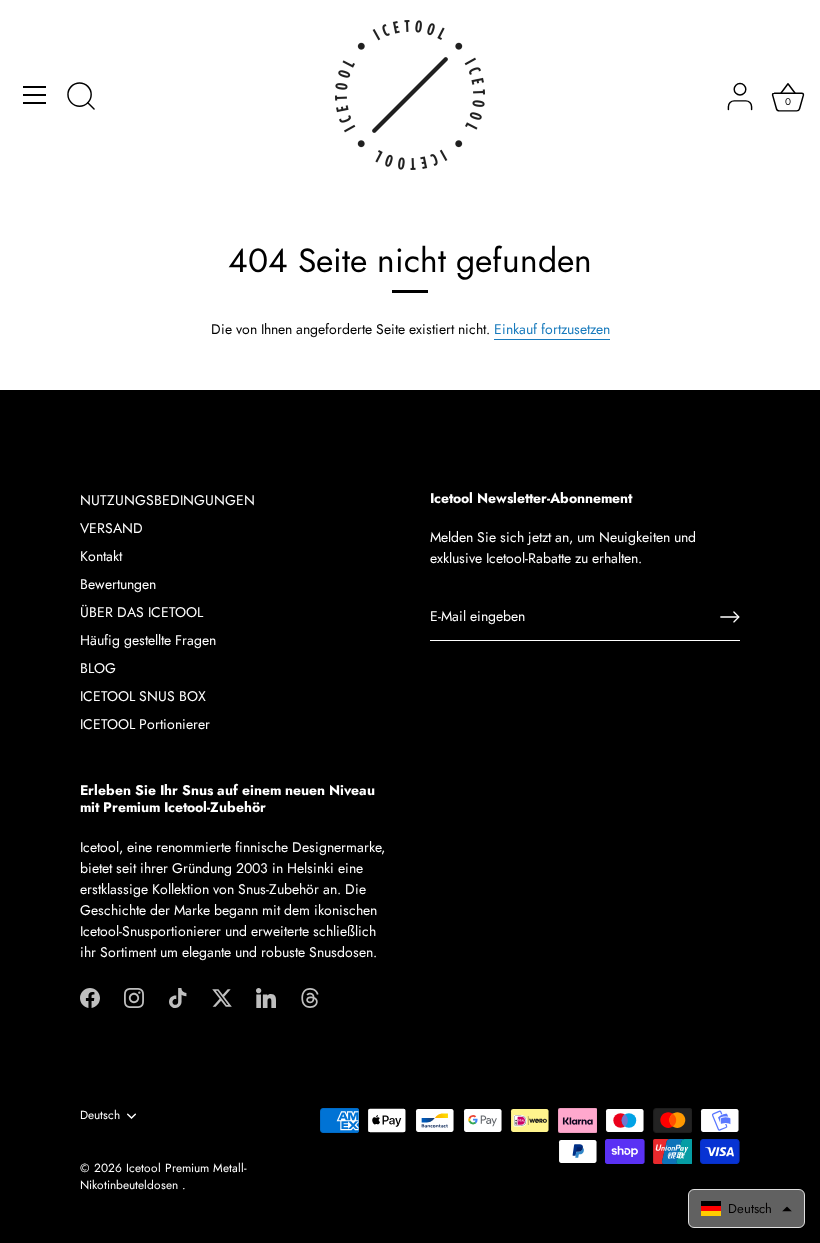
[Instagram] (134, 997)
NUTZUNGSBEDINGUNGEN (167, 500)
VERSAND (111, 528)
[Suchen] (81, 98)
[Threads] (310, 997)
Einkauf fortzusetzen (552, 329)
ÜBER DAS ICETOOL (141, 612)
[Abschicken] (730, 617)
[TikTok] (178, 997)
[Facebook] (90, 997)
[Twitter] (222, 997)
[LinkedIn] (266, 997)
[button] (746, 1208)
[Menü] (35, 95)
